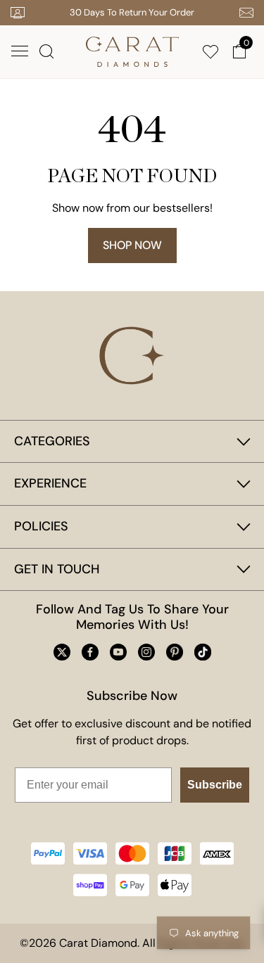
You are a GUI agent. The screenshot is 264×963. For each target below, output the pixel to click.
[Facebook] (90, 652)
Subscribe (214, 785)
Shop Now (132, 245)
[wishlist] (213, 51)
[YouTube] (118, 652)
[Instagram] (146, 652)
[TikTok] (202, 652)
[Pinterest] (174, 652)
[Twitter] (62, 652)
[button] (19, 51)
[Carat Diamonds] (132, 50)
